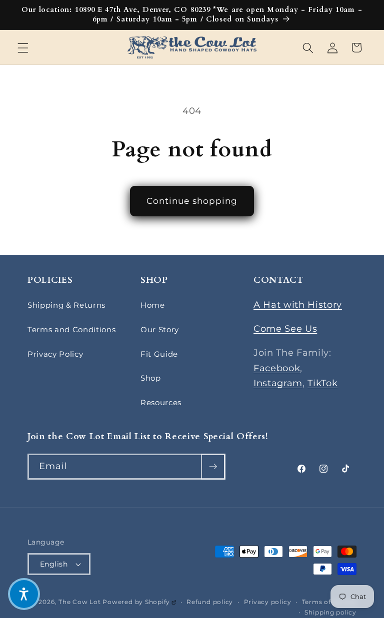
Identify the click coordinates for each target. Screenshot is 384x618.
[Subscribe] (213, 467)
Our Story (159, 329)
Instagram (278, 383)
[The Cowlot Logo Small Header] (192, 47)
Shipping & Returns (67, 305)
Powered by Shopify (139, 602)
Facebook (277, 368)
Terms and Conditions (72, 329)
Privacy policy (268, 602)
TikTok (323, 383)
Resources (161, 402)
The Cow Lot (79, 602)
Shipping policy (330, 612)
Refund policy (209, 602)
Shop (150, 378)
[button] (23, 47)
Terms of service (329, 602)
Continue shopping (192, 201)
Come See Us (285, 328)
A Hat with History (298, 304)
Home (152, 305)
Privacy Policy (55, 354)
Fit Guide (159, 354)
